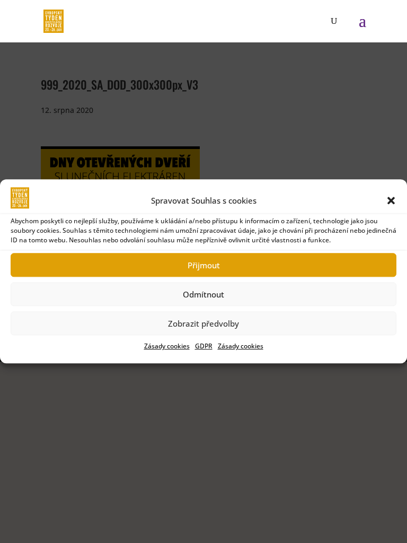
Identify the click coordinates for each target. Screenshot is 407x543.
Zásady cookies (167, 346)
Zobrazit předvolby (203, 323)
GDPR (204, 346)
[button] (391, 200)
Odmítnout (203, 294)
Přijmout (204, 265)
